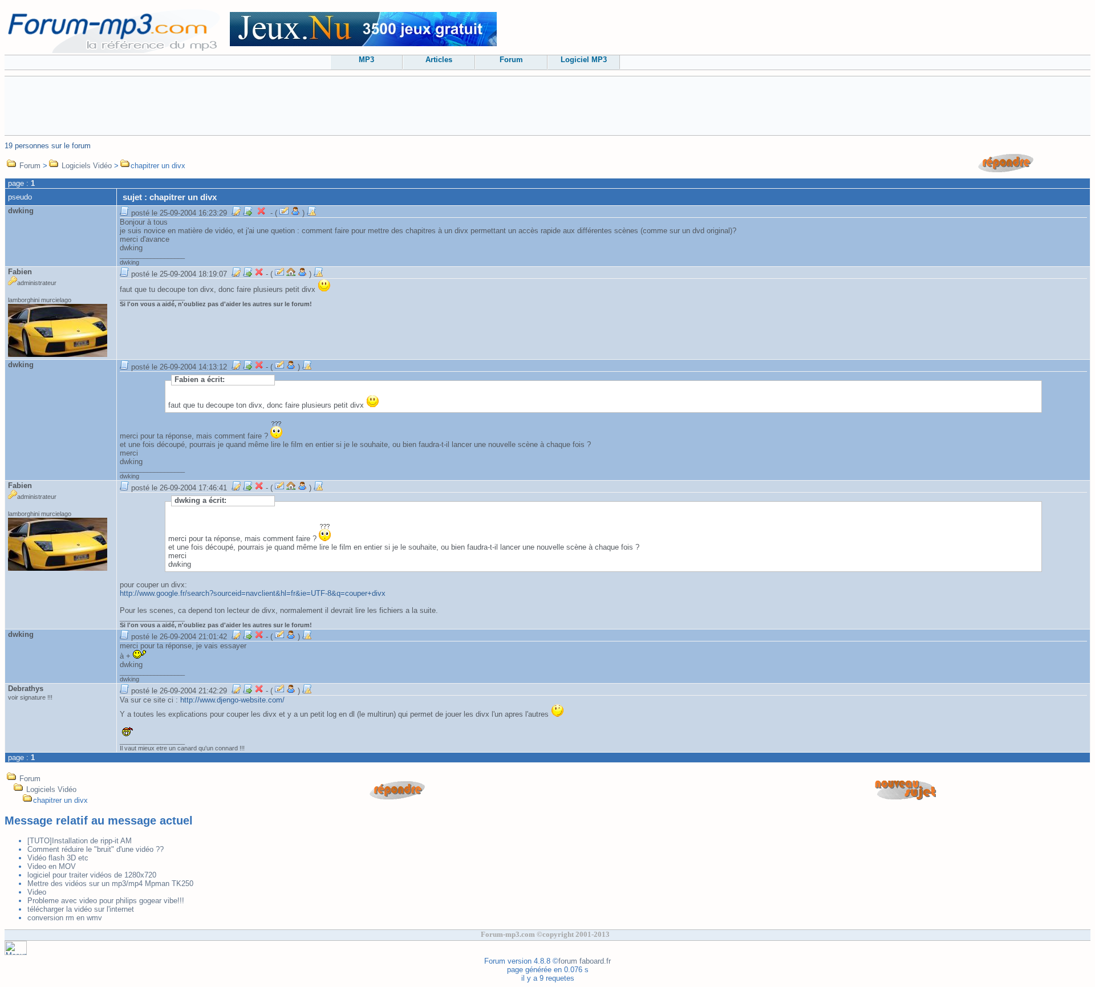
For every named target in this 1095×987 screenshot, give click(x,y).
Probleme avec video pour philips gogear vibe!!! (105, 900)
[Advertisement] (547, 105)
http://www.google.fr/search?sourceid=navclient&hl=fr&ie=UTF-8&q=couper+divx (253, 593)
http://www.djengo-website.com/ (232, 700)
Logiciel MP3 (584, 59)
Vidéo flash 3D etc (57, 858)
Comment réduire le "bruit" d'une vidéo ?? (95, 849)
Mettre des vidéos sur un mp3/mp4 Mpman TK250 (110, 883)
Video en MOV (51, 866)
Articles (438, 59)
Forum (511, 59)
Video (36, 892)
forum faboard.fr (584, 961)
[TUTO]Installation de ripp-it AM (79, 840)
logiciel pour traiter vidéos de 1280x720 (91, 875)
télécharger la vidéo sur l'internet (80, 909)
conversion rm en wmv (64, 917)
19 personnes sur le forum (48, 145)
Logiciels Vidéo (87, 165)
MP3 (366, 59)
